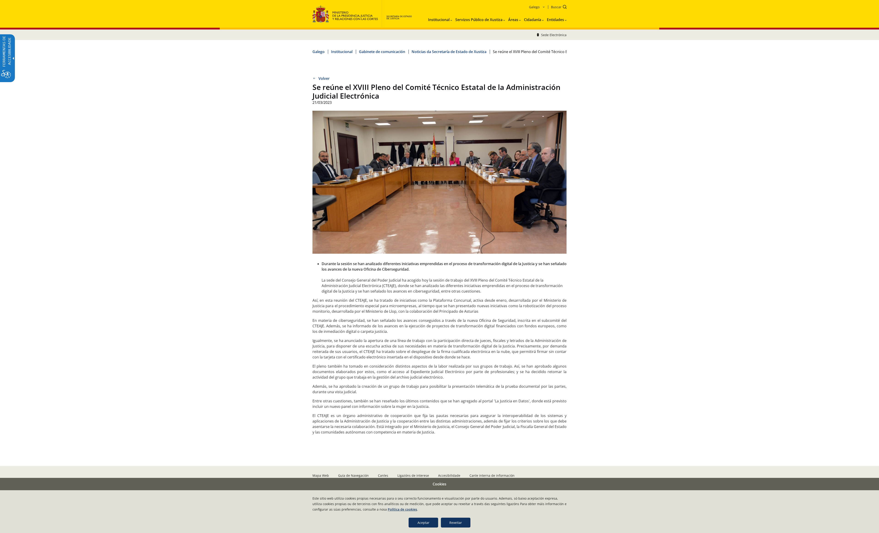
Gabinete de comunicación (382, 51)
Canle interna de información (492, 475)
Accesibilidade (449, 475)
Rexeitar (455, 522)
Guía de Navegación (353, 475)
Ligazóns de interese (413, 475)
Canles (383, 475)
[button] (557, 7)
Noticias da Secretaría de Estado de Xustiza (449, 51)
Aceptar (423, 522)
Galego (318, 51)
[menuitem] (440, 18)
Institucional (342, 51)
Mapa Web (320, 475)
